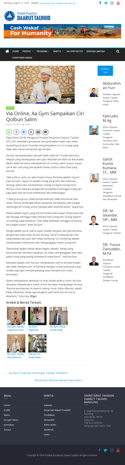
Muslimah (49, 429)
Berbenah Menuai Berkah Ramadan (60, 380)
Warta (7, 415)
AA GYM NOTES (75, 51)
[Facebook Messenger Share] (24, 132)
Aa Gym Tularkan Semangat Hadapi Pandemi (36, 373)
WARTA (57, 51)
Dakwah (48, 405)
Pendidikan (49, 415)
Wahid (27, 124)
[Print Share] (45, 132)
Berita (10, 108)
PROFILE (27, 51)
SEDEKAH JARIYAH (95, 51)
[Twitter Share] (31, 132)
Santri (47, 434)
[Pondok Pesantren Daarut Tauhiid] (7, 51)
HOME (15, 51)
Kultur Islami (50, 424)
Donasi (7, 429)
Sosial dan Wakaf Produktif (57, 410)
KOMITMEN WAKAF (22, 57)
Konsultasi (9, 424)
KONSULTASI (105, 70)
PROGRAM (42, 51)
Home (7, 405)
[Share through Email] (38, 132)
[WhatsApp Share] (9, 132)
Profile (7, 410)
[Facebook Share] (16, 132)
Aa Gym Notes (11, 419)
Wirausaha (49, 419)
